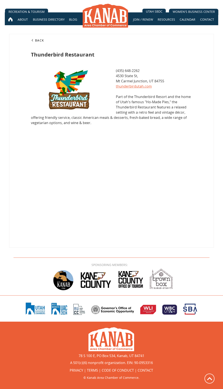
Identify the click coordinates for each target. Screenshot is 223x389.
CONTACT (145, 370)
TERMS (92, 370)
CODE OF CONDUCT (118, 370)
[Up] (209, 379)
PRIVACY (76, 370)
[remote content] (111, 180)
